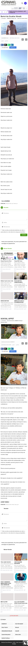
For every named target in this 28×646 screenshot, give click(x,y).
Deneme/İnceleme (10, 320)
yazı (18, 504)
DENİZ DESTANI (5, 301)
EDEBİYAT (9, 18)
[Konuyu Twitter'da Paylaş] (5, 45)
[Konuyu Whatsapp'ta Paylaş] (8, 45)
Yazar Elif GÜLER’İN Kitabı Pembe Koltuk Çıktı (20, 602)
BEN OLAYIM (4, 602)
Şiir (15, 18)
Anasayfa (4, 18)
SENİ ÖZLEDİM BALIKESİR (18, 562)
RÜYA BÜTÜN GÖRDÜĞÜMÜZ (18, 281)
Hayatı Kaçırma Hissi (6, 261)
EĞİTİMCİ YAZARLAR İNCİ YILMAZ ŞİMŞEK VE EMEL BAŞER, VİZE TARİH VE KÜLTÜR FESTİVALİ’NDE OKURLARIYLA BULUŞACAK (17, 13)
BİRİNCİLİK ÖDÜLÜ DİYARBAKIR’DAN (19, 301)
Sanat (15, 203)
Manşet (13, 18)
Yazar (16, 504)
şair (12, 203)
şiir (17, 203)
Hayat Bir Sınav (18, 261)
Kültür (10, 203)
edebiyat (7, 203)
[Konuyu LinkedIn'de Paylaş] (12, 45)
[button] (25, 643)
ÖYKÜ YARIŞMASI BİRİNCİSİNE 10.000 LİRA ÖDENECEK (6, 583)
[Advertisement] (14, 631)
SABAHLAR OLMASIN (20, 582)
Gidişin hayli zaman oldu (7, 281)
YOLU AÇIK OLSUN (6, 562)
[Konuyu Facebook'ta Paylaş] (2, 45)
